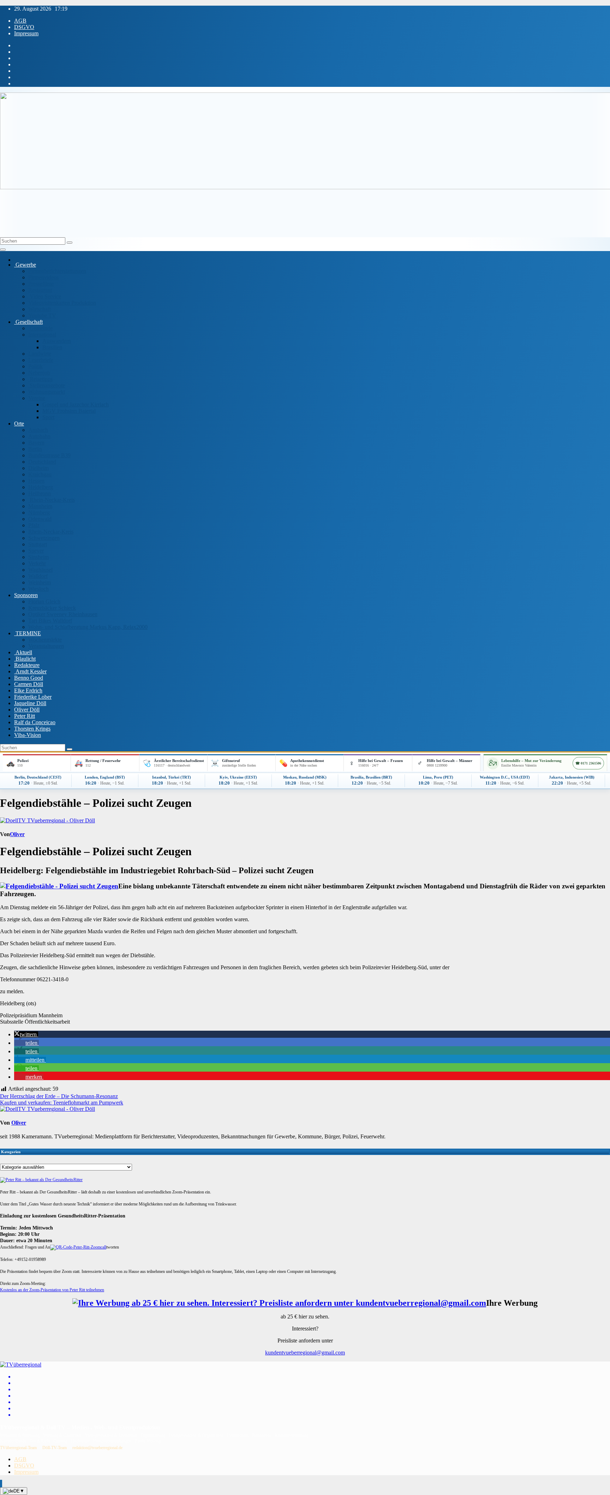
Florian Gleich (44, 601)
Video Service (44, 296)
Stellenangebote (46, 385)
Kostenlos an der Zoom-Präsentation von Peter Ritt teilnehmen (52, 1289)
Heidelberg (40, 487)
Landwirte (39, 354)
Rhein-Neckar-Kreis (51, 500)
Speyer (36, 551)
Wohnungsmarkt (46, 392)
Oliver (17, 834)
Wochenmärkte (45, 640)
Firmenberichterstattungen (57, 271)
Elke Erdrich (28, 690)
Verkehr (37, 563)
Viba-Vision (27, 735)
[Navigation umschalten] (3, 250)
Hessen (36, 481)
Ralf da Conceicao (34, 722)
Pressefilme (41, 284)
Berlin (35, 449)
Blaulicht (25, 659)
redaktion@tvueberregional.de (97, 1447)
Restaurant (40, 290)
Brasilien (52, 347)
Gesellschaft (28, 322)
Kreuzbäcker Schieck (52, 608)
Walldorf (38, 576)
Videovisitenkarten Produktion (62, 303)
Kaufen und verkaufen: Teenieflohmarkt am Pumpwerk (61, 1103)
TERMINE (27, 633)
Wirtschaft (39, 309)
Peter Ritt (24, 716)
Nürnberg (39, 513)
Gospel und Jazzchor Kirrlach (75, 404)
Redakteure (27, 665)
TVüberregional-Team (18, 1447)
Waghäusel (40, 570)
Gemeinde (40, 328)
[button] (26, 1034)
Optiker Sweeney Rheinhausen (62, 614)
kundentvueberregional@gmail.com (305, 1353)
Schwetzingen (44, 538)
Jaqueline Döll (30, 703)
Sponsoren (26, 595)
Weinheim (39, 582)
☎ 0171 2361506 (588, 763)
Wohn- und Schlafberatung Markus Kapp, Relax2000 (88, 627)
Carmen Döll (28, 684)
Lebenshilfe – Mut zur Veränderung (531, 760)
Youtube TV (42, 315)
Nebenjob (39, 373)
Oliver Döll (27, 710)
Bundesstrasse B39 (49, 455)
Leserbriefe (40, 360)
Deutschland (42, 462)
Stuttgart (37, 544)
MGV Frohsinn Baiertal (69, 411)
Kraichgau (40, 474)
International (42, 335)
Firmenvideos (43, 277)
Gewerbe (25, 265)
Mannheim (40, 506)
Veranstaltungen (46, 646)
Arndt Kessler (30, 671)
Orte (19, 424)
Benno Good (28, 678)
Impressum (26, 33)
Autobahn (39, 436)
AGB (20, 21)
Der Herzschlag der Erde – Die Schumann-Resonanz (59, 1096)
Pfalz (34, 525)
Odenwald (40, 519)
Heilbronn (39, 493)
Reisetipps (40, 379)
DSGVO (24, 27)
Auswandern (56, 341)
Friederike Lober (33, 697)
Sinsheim (38, 557)
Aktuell (23, 652)
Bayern (36, 443)
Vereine (36, 398)
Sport (48, 417)
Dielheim (38, 468)
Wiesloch (38, 589)
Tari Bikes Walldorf (50, 621)
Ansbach (38, 430)
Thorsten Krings (32, 729)
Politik (35, 366)
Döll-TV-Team (54, 1447)
